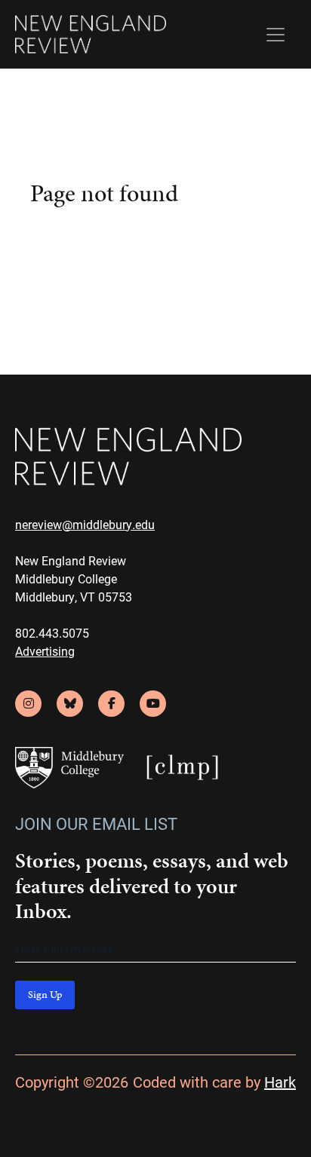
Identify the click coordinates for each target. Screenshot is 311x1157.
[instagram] (28, 703)
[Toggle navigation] (275, 34)
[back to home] (90, 34)
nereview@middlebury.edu (85, 524)
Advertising (45, 651)
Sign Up (45, 994)
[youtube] (153, 703)
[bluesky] (70, 703)
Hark (280, 1081)
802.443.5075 (52, 633)
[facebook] (111, 703)
